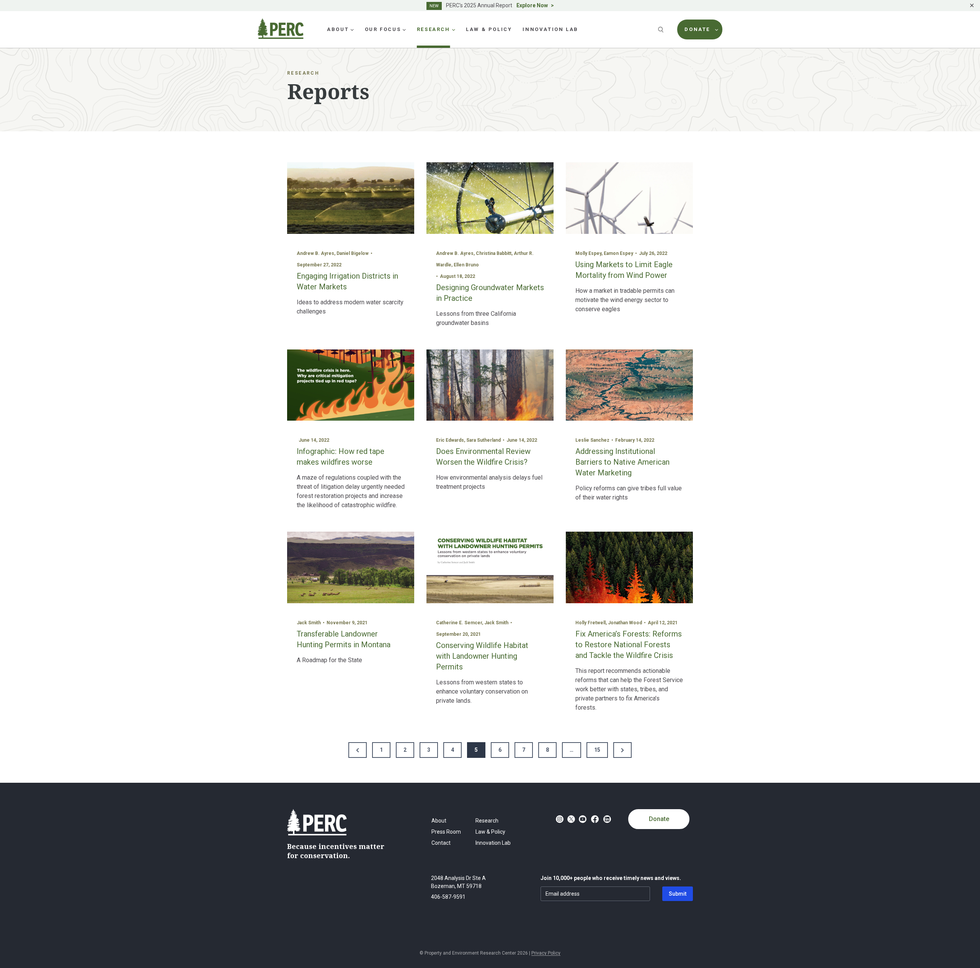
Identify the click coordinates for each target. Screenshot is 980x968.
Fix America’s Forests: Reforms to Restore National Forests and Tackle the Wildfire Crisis (628, 644)
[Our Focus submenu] (404, 29)
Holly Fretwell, (591, 622)
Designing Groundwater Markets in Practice (490, 293)
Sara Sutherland (483, 440)
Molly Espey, (589, 253)
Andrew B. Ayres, (316, 253)
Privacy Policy (545, 953)
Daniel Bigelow (352, 253)
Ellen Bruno (466, 265)
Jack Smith (309, 622)
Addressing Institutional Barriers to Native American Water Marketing (622, 462)
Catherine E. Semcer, (460, 622)
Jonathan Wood (625, 622)
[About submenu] (352, 29)
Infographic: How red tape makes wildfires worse (340, 457)
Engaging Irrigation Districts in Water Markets (347, 281)
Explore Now (532, 5)
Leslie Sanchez (592, 440)
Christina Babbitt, (495, 253)
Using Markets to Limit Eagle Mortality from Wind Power (624, 270)
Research (303, 73)
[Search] (661, 29)
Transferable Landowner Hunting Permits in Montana (343, 639)
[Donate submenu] (717, 29)
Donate (659, 819)
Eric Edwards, (451, 440)
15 (597, 750)
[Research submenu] (454, 29)
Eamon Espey (618, 253)
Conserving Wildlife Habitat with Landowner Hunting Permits (482, 656)
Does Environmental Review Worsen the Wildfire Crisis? (483, 457)
